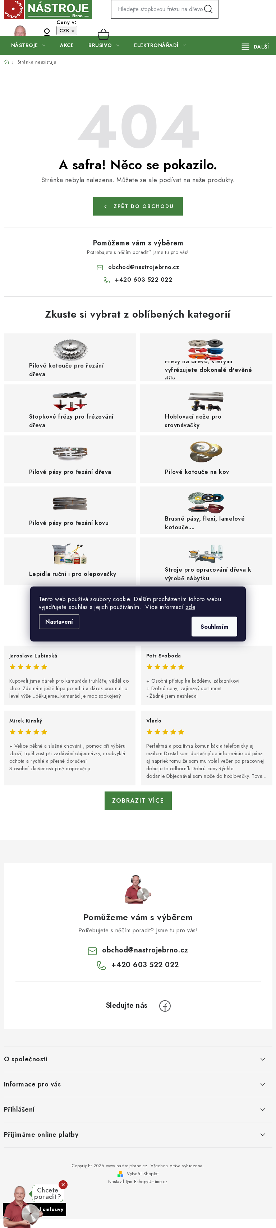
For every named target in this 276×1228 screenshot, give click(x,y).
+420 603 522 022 (143, 280)
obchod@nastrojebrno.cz (143, 267)
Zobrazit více (138, 801)
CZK (65, 30)
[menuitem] (28, 45)
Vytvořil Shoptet (142, 1174)
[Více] (255, 46)
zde (191, 607)
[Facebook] (165, 1006)
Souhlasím (214, 627)
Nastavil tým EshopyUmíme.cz (138, 1181)
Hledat (208, 9)
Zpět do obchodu (144, 206)
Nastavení (59, 622)
